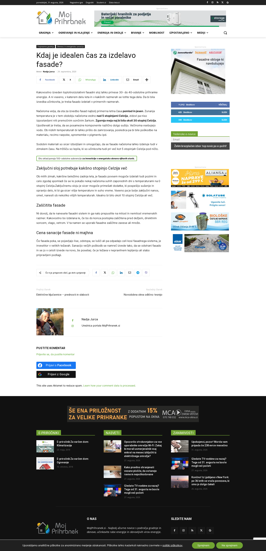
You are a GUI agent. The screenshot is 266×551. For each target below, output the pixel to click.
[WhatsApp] (112, 272)
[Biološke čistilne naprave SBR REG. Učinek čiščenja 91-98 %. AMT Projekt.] (200, 232)
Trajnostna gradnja (45, 46)
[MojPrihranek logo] (65, 17)
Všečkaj (223, 104)
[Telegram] (137, 272)
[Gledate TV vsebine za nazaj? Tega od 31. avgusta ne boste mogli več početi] (112, 490)
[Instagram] (212, 3)
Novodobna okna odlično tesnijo (143, 294)
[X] (222, 3)
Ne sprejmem (229, 545)
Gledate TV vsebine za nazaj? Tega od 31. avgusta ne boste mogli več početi (141, 489)
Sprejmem (203, 545)
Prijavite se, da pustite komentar (55, 354)
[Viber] (146, 272)
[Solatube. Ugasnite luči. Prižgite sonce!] (200, 210)
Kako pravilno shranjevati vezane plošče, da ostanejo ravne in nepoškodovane (140, 471)
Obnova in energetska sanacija (70, 46)
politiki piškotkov (172, 545)
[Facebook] (207, 3)
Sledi (224, 112)
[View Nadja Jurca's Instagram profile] (72, 326)
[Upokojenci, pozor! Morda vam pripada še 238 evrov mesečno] (180, 446)
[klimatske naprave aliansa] (200, 189)
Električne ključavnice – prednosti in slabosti (62, 294)
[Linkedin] (121, 272)
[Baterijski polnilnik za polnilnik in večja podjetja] (162, 18)
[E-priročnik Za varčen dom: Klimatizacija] (45, 446)
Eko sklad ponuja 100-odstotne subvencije (87, 158)
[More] (147, 79)
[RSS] (218, 3)
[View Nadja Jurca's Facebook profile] (72, 320)
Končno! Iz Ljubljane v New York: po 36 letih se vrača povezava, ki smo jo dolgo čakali (210, 481)
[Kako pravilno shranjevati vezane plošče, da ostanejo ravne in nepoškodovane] (112, 472)
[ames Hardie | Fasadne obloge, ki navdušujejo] (198, 93)
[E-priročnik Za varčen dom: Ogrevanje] (45, 463)
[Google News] (227, 3)
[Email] (129, 272)
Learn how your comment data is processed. (109, 385)
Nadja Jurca (49, 71)
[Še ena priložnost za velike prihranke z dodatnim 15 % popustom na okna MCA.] (133, 414)
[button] (225, 32)
